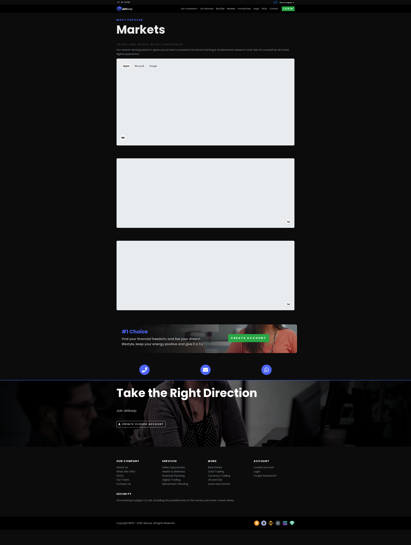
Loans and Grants (219, 484)
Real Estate (215, 467)
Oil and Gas (215, 480)
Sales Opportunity (173, 467)
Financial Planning (173, 476)
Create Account (248, 338)
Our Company (188, 8)
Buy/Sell (220, 8)
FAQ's (119, 476)
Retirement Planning (175, 484)
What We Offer (126, 471)
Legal (256, 8)
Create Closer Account (143, 424)
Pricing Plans (244, 8)
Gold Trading (216, 471)
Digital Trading (171, 480)
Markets (231, 8)
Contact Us (123, 484)
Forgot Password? (265, 476)
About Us (122, 467)
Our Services (207, 8)
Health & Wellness (173, 471)
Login (288, 8)
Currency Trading (219, 476)
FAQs (264, 8)
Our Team (122, 480)
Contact (274, 8)
